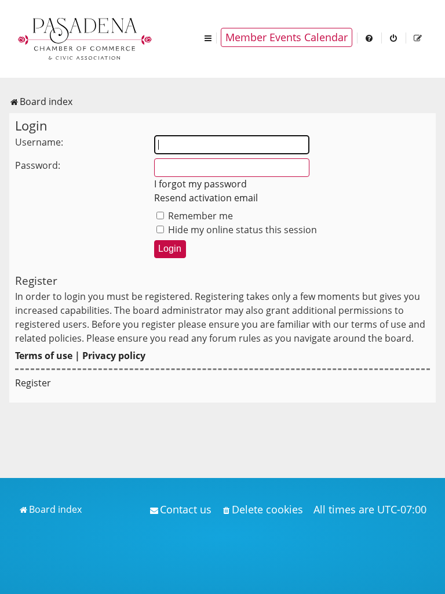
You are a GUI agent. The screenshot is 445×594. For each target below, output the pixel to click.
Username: (39, 142)
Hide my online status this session (241, 229)
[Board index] (85, 37)
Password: (37, 165)
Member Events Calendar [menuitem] (286, 37)
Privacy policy (113, 355)
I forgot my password (200, 184)
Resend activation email (206, 197)
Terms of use (43, 355)
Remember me (199, 215)
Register (33, 382)
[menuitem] (369, 37)
